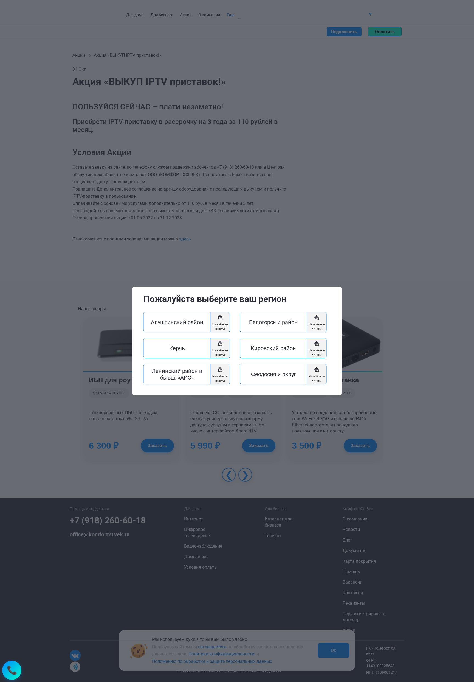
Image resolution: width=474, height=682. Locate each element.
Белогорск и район (273, 322)
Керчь (177, 348)
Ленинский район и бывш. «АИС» (177, 374)
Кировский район (273, 348)
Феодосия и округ (273, 374)
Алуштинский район (177, 322)
